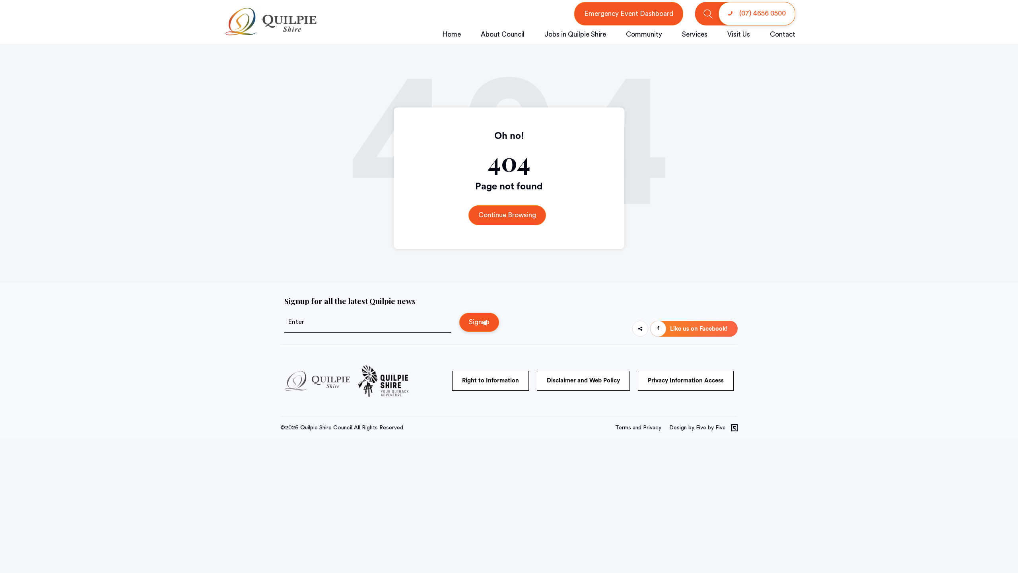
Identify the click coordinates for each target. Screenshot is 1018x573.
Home (451, 34)
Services (694, 34)
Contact (782, 34)
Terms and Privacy (638, 428)
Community (644, 34)
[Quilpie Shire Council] (270, 34)
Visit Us (738, 34)
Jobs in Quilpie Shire (575, 34)
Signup (479, 322)
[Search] (708, 14)
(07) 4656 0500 (762, 13)
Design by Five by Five (697, 428)
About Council (503, 34)
